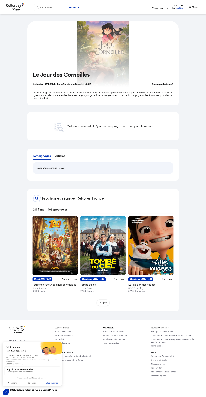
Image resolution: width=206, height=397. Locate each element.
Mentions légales (158, 376)
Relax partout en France (114, 332)
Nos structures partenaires (115, 336)
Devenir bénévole (159, 360)
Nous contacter (158, 364)
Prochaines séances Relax (115, 339)
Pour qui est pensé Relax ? (162, 332)
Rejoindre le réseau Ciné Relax (69, 360)
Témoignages (157, 346)
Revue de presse (62, 343)
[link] (193, 7)
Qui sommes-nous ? (64, 332)
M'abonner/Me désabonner (163, 372)
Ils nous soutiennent (64, 336)
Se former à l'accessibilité (162, 356)
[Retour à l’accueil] (15, 7)
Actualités (59, 339)
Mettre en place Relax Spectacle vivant (73, 356)
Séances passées (111, 343)
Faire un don (156, 368)
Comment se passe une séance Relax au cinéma (172, 336)
